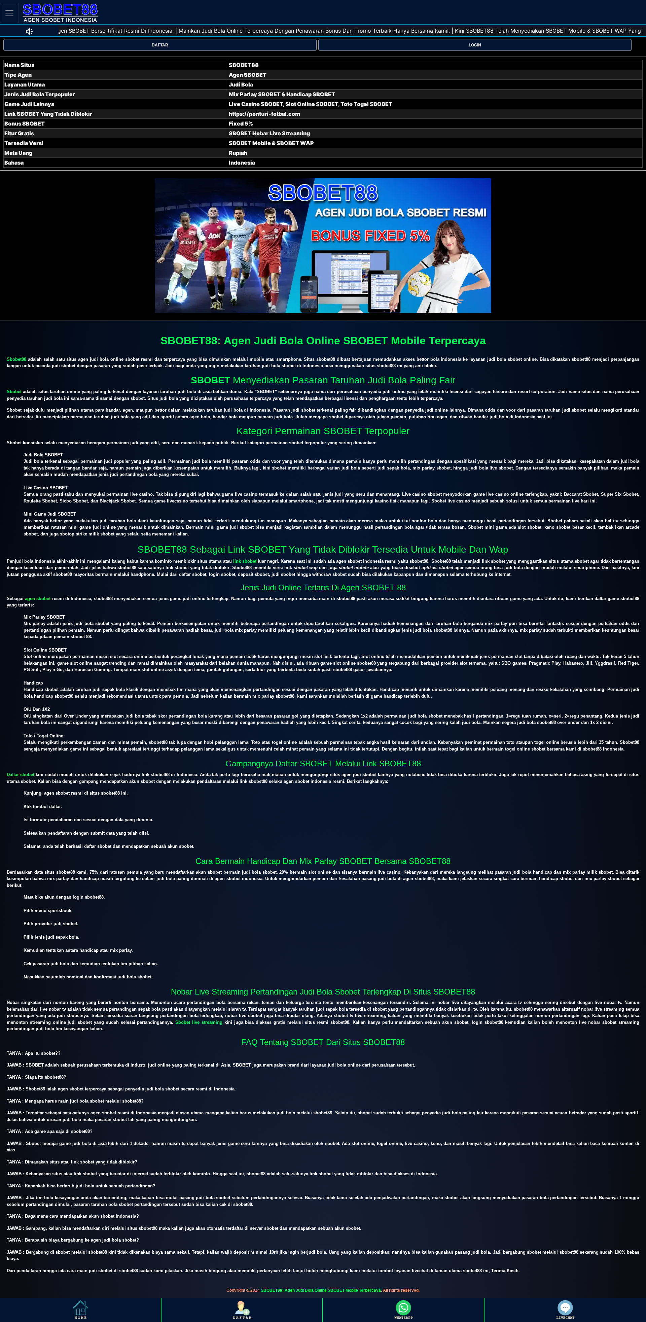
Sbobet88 (16, 359)
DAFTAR (160, 45)
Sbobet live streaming (198, 1022)
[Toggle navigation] (9, 13)
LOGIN (475, 45)
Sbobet (14, 391)
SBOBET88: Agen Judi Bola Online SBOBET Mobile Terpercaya (321, 1290)
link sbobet (244, 561)
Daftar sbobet (20, 774)
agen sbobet (37, 598)
